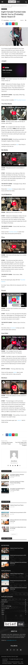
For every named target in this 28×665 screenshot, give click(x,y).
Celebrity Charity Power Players (17, 505)
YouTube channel (13, 231)
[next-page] (4, 495)
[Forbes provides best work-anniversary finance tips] (5, 522)
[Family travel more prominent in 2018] (5, 514)
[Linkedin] (12, 465)
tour (17, 144)
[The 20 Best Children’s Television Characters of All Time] (5, 476)
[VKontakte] (20, 650)
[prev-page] (2, 495)
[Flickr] (14, 650)
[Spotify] (17, 465)
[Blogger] (7, 650)
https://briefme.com (14, 462)
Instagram (9, 189)
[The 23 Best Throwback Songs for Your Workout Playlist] (5, 490)
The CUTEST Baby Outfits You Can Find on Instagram (21, 444)
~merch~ (19, 420)
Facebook (13, 327)
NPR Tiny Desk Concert (20, 100)
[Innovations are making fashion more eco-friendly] (5, 529)
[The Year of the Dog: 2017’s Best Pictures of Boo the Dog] (5, 483)
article (15, 372)
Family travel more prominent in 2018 (18, 512)
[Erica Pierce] (2, 20)
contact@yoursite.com (12, 640)
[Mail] (15, 465)
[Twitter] (10, 23)
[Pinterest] (13, 23)
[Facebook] (7, 23)
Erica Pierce (6, 20)
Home (2, 5)
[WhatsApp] (16, 23)
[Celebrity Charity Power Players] (5, 507)
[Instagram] (10, 465)
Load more (13, 534)
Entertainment (7, 5)
